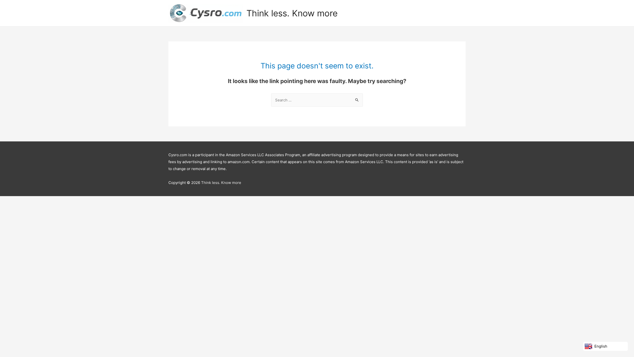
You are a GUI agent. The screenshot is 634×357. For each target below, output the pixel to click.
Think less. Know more (292, 13)
